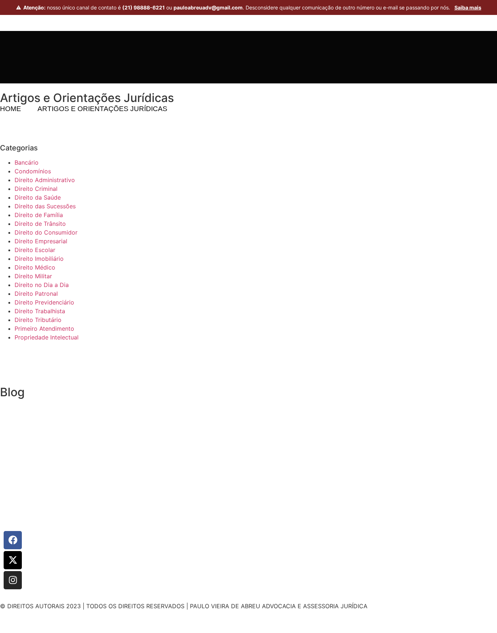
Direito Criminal (36, 188)
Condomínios (33, 171)
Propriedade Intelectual (47, 337)
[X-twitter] (13, 560)
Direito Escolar (35, 249)
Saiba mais (467, 7)
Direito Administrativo (45, 180)
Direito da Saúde (38, 197)
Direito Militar (33, 276)
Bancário (27, 162)
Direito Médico (35, 267)
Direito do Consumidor (46, 232)
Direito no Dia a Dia (42, 284)
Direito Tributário (38, 319)
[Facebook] (13, 540)
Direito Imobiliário (39, 258)
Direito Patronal (36, 293)
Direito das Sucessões (45, 206)
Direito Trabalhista (40, 311)
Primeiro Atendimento (44, 328)
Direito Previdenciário (44, 302)
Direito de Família (39, 215)
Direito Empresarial (41, 241)
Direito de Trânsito (40, 223)
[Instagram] (13, 580)
